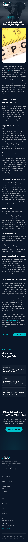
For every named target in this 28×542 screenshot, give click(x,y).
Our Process (5, 503)
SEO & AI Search (6, 486)
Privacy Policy (5, 538)
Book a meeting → (6, 528)
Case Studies (5, 506)
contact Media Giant (13, 320)
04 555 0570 (5, 523)
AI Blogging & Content (7, 481)
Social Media (5, 491)
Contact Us (4, 513)
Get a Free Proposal (19, 334)
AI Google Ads (5, 488)
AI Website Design (6, 476)
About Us (4, 501)
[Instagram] (6, 468)
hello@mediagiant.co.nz (8, 525)
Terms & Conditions (14, 538)
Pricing (3, 511)
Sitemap (22, 538)
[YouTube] (14, 468)
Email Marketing (6, 483)
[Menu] (24, 3)
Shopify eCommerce (7, 478)
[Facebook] (3, 468)
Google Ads (10, 17)
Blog (3, 508)
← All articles (5, 335)
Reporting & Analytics (7, 494)
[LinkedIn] (10, 468)
